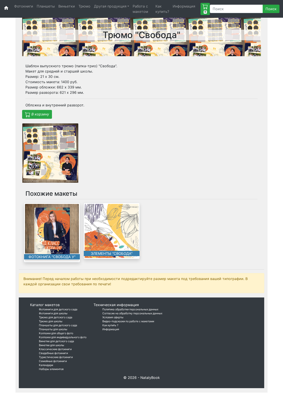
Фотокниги (23, 6)
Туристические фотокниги (56, 357)
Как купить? (162, 9)
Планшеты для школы (53, 329)
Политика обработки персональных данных (130, 309)
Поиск (271, 9)
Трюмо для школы (50, 321)
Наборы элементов (51, 369)
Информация (184, 6)
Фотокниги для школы (53, 313)
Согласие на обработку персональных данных (132, 313)
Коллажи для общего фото (56, 333)
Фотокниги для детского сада (58, 309)
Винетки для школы (51, 345)
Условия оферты (112, 317)
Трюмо (84, 6)
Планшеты (46, 6)
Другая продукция (110, 6)
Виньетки (66, 6)
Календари (46, 365)
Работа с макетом (140, 9)
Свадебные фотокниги (53, 353)
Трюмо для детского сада (55, 317)
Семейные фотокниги (53, 361)
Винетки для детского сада (56, 341)
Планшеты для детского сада (58, 325)
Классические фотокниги (55, 349)
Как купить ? (110, 325)
